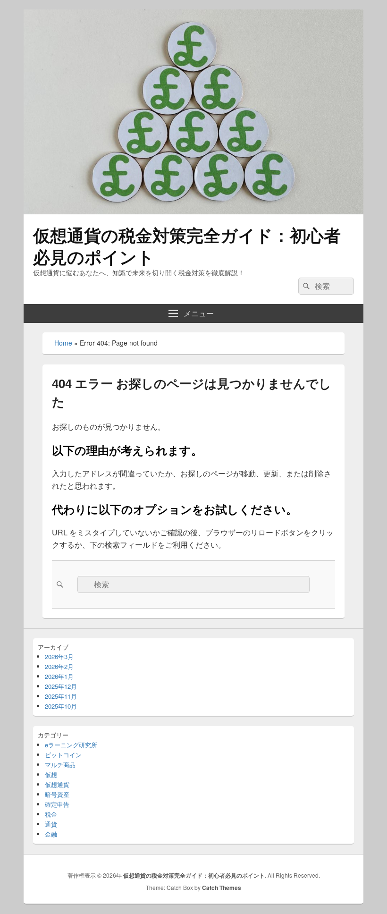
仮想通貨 (57, 784)
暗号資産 (57, 794)
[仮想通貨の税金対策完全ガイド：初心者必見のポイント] (193, 211)
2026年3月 (59, 656)
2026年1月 (59, 676)
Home (63, 342)
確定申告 (57, 804)
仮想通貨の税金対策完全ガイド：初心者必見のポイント (187, 245)
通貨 (51, 824)
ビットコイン (63, 754)
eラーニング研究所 (71, 744)
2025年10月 (61, 706)
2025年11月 (61, 696)
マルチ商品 (60, 764)
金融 (51, 833)
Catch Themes (221, 887)
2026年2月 (59, 666)
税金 (51, 814)
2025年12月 (61, 686)
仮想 (51, 774)
